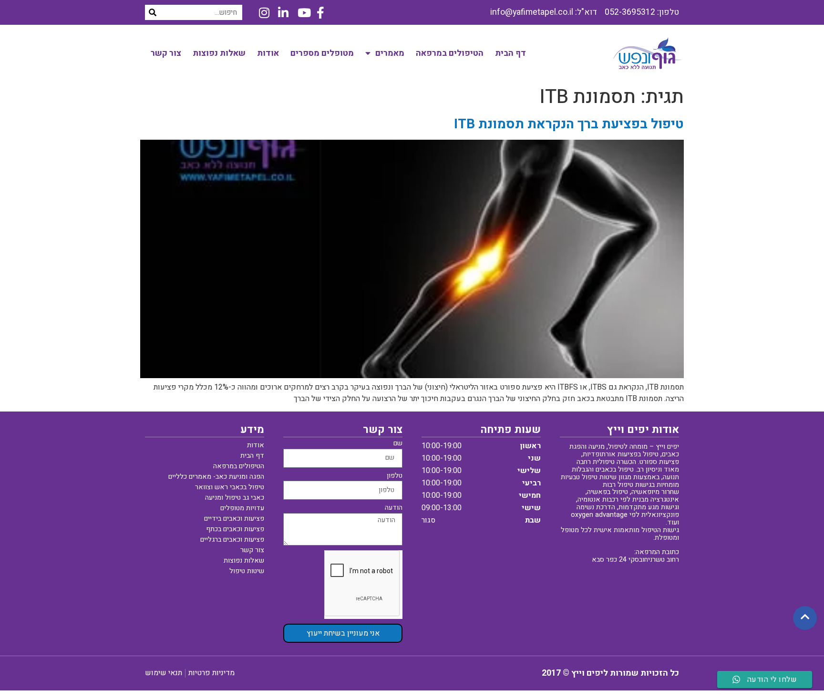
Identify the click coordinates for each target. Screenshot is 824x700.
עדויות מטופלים (242, 508)
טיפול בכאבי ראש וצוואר (229, 487)
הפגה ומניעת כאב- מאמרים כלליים (216, 477)
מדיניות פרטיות (211, 673)
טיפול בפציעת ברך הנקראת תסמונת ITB (569, 124)
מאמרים (389, 53)
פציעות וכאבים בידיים (234, 519)
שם (397, 444)
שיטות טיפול (246, 571)
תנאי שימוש (163, 673)
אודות (268, 53)
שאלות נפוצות (219, 53)
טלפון (394, 477)
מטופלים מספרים (322, 53)
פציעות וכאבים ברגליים (232, 540)
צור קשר (166, 53)
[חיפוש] (152, 12)
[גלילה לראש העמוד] (805, 617)
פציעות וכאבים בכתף (235, 529)
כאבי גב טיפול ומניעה (234, 498)
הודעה (393, 508)
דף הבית (510, 53)
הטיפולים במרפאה (450, 53)
